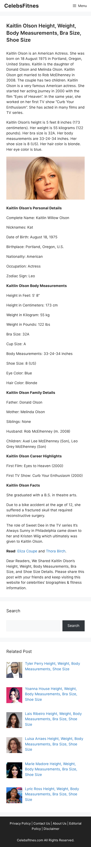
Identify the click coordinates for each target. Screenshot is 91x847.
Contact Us (41, 823)
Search (73, 626)
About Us (59, 823)
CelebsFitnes (21, 6)
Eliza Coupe (27, 551)
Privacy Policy (20, 823)
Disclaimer (51, 829)
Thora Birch (55, 551)
